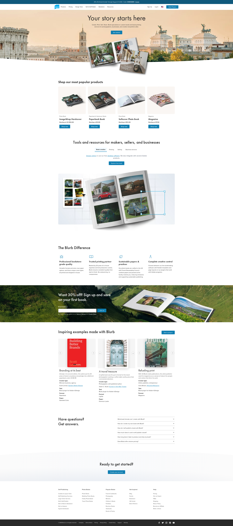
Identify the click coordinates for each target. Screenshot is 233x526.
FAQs (154, 499)
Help (154, 489)
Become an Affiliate (158, 506)
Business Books (110, 506)
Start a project (168, 332)
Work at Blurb (89, 522)
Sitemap (126, 522)
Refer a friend (157, 509)
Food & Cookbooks (111, 494)
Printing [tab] (111, 150)
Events (131, 496)
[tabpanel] (116, 193)
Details (137, 2)
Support (120, 522)
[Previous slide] (60, 352)
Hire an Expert (157, 496)
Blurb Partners (133, 504)
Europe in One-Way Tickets (117, 387)
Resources (110, 7)
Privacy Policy (92, 314)
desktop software (113, 156)
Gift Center (132, 501)
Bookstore (101, 7)
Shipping (155, 501)
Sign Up (149, 7)
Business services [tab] (131, 150)
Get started (116, 32)
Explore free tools (116, 163)
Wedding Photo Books (88, 496)
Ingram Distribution (63, 509)
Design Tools (79, 7)
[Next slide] (93, 352)
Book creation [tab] (100, 149)
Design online (91, 156)
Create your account (116, 472)
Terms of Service (81, 314)
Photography (109, 496)
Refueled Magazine (153, 386)
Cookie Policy (112, 522)
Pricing (71, 7)
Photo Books (86, 489)
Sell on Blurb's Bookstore (65, 504)
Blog (130, 494)
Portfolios (108, 504)
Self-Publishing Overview (65, 496)
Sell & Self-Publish (91, 7)
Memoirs (108, 499)
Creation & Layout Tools (65, 494)
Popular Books (110, 489)
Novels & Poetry (110, 511)
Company (81, 522)
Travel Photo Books (87, 501)
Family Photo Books (87, 499)
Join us (101, 310)
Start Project (172, 7)
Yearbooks (109, 509)
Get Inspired (133, 489)
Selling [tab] (120, 150)
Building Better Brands (75, 386)
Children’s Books (110, 501)
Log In (156, 7)
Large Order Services (64, 499)
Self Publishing (63, 489)
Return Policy (157, 504)
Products (63, 7)
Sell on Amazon (62, 506)
